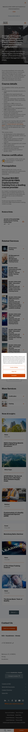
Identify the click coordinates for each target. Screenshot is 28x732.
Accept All (14, 375)
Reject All (14, 371)
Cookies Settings (14, 367)
